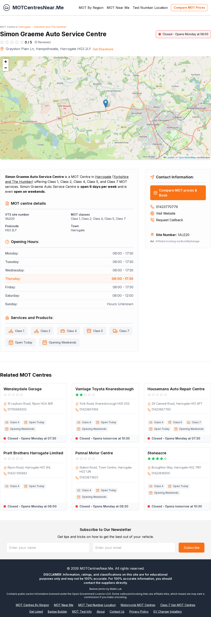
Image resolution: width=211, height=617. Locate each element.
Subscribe (191, 548)
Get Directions (103, 49)
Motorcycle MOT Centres (138, 605)
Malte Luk (116, 588)
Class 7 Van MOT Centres (177, 605)
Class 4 (72, 331)
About (101, 611)
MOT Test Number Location (97, 605)
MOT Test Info (82, 611)
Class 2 (45, 331)
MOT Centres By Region (32, 605)
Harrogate (25, 26)
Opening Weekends (62, 342)
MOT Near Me (118, 8)
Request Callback (169, 220)
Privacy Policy (139, 611)
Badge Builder (57, 611)
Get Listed (36, 611)
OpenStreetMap (187, 157)
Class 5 (98, 331)
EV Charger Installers (168, 611)
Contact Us (117, 611)
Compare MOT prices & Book (178, 192)
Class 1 (19, 331)
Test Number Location (150, 8)
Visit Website (165, 213)
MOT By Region (91, 8)
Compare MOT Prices (189, 7)
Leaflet (170, 157)
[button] (105, 103)
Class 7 (124, 331)
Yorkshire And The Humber (50, 26)
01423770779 (167, 207)
